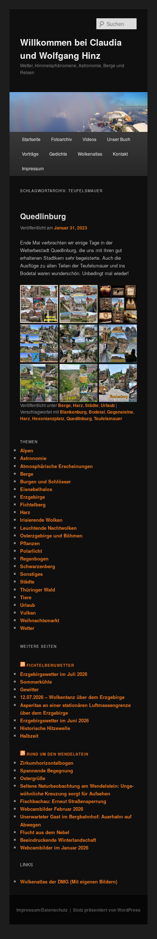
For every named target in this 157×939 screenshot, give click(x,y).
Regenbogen (34, 558)
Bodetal (97, 411)
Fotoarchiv (61, 139)
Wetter (27, 627)
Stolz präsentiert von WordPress (107, 909)
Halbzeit (29, 735)
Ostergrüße (32, 778)
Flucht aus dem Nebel (44, 832)
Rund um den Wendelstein (57, 754)
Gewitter (29, 689)
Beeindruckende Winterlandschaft (58, 839)
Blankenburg (73, 411)
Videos (89, 139)
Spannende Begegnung (46, 770)
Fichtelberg (33, 504)
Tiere (25, 597)
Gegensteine (120, 411)
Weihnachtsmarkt (39, 620)
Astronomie (33, 458)
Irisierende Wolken (41, 519)
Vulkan (28, 612)
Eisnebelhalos (36, 489)
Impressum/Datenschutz (42, 909)
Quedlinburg (43, 215)
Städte (92, 405)
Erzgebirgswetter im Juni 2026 (54, 720)
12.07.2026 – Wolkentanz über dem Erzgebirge (72, 696)
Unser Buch (118, 139)
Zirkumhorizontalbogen (46, 762)
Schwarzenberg (37, 566)
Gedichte (58, 154)
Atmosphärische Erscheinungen (56, 466)
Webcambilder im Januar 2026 (54, 847)
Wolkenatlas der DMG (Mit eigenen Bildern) (68, 881)
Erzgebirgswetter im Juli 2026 (53, 673)
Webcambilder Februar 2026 (51, 808)
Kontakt (120, 154)
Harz (78, 405)
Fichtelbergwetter (50, 665)
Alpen (26, 450)
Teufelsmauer (108, 418)
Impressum (33, 168)
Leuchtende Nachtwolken (48, 527)
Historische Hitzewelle (45, 728)
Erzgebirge (32, 496)
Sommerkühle (36, 681)
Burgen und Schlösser (45, 481)
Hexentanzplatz (48, 418)
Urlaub (108, 405)
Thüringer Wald (37, 589)
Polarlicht (31, 550)
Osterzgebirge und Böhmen (51, 535)
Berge (64, 405)
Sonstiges (31, 573)
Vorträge (30, 154)
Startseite (31, 139)
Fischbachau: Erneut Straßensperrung (63, 801)
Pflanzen (30, 543)
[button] (39, 304)
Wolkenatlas (90, 154)
